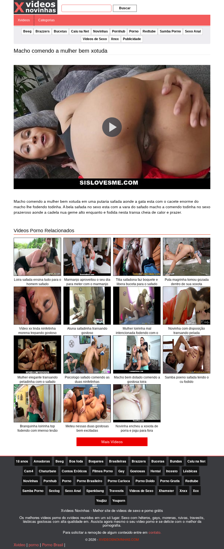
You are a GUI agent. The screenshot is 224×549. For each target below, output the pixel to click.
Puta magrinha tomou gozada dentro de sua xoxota (187, 282)
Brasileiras (117, 461)
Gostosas (137, 471)
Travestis (116, 490)
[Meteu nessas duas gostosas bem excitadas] (87, 403)
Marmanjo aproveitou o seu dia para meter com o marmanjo (87, 282)
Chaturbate (47, 471)
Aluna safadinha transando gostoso (87, 331)
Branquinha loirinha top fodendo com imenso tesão (37, 428)
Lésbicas (190, 471)
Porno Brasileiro (89, 480)
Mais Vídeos (112, 442)
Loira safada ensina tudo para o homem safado (37, 282)
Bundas (176, 461)
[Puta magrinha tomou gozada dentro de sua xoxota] (186, 257)
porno (34, 544)
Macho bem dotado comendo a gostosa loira (137, 379)
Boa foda (76, 461)
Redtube (149, 31)
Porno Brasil (52, 544)
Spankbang (95, 490)
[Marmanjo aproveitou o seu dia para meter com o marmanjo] (87, 257)
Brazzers (43, 31)
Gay (121, 471)
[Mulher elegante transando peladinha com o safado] (37, 354)
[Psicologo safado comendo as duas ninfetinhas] (87, 354)
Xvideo (19, 544)
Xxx (196, 490)
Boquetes (96, 461)
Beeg (27, 31)
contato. (155, 532)
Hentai (156, 471)
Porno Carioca (119, 480)
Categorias (46, 20)
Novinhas (100, 31)
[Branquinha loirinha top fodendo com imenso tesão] (37, 403)
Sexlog (54, 490)
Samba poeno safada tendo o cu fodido (187, 379)
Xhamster (166, 490)
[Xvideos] (35, 7)
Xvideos (24, 20)
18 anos (22, 461)
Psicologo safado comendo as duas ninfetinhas (87, 379)
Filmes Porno (102, 471)
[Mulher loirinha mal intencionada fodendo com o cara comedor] (136, 305)
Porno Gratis (170, 480)
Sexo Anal (193, 31)
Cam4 (28, 471)
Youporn (118, 500)
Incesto (172, 471)
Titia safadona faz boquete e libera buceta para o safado (137, 282)
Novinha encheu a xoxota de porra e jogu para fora (137, 428)
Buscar (125, 8)
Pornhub (118, 31)
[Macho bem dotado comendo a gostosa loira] (136, 354)
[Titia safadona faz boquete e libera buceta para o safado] (136, 257)
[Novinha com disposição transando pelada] (186, 305)
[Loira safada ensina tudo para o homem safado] (37, 257)
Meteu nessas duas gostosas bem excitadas (87, 428)
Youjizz (101, 500)
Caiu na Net (80, 31)
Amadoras (42, 461)
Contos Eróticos (74, 471)
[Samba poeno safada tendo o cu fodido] (186, 354)
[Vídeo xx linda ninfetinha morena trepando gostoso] (37, 305)
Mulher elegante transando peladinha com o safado (37, 379)
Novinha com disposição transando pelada (186, 331)
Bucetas (60, 31)
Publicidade (132, 39)
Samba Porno (170, 31)
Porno (133, 31)
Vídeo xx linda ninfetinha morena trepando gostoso (37, 331)
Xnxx (115, 39)
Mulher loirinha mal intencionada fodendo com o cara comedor (137, 333)
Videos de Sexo (95, 39)
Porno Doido (145, 480)
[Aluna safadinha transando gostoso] (87, 305)
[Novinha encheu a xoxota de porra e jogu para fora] (136, 403)
